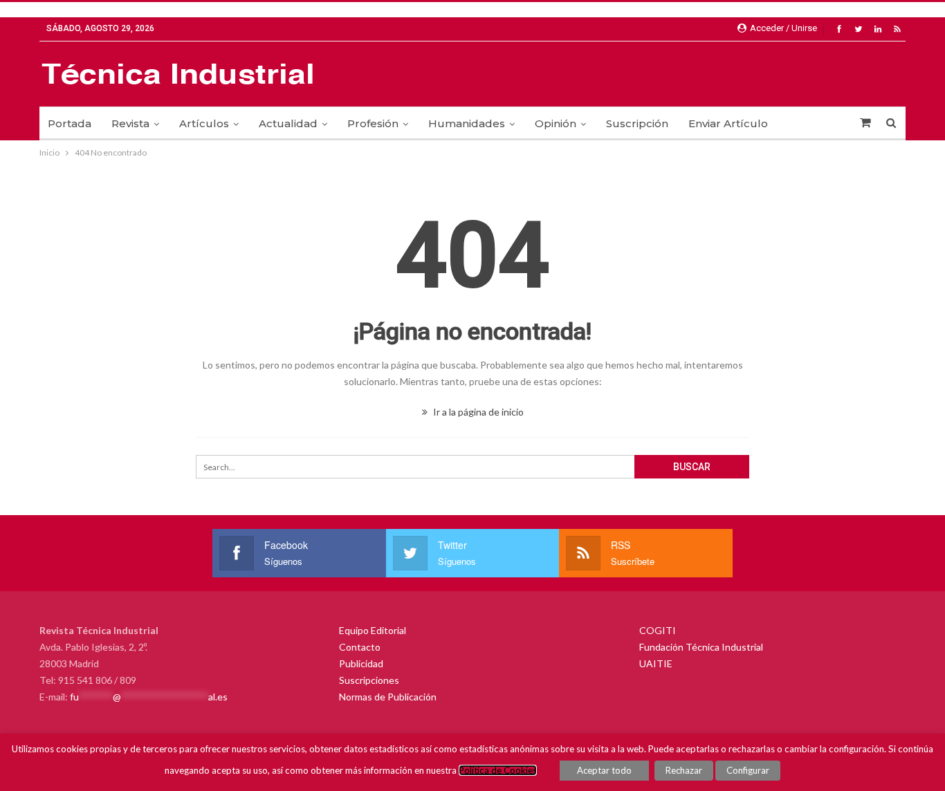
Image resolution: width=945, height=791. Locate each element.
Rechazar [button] (684, 770)
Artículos (204, 123)
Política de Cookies (498, 770)
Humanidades (466, 123)
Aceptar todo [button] (604, 770)
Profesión (372, 123)
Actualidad (288, 123)
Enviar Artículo (728, 123)
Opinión (555, 123)
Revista (130, 123)
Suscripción (637, 123)
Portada (69, 123)
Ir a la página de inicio (477, 412)
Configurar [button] (747, 770)
